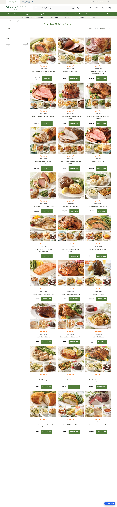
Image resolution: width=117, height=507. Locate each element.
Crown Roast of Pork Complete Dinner (71, 117)
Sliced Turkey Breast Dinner (98, 206)
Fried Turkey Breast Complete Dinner (71, 162)
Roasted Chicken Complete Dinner (98, 381)
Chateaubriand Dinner (70, 71)
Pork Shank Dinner (98, 294)
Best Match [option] (102, 28)
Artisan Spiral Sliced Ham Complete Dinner (98, 72)
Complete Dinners (54, 17)
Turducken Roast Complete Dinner (43, 162)
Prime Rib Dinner (98, 161)
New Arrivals (68, 17)
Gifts (98, 14)
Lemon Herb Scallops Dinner (43, 380)
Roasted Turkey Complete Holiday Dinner (98, 117)
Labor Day (92, 17)
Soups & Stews (44, 14)
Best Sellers (25, 17)
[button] (108, 8)
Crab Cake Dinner (98, 337)
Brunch (77, 14)
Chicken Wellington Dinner (71, 425)
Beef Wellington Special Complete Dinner (43, 72)
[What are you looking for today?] (73, 8)
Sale (107, 14)
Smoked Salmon (14, 14)
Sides (67, 14)
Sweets (88, 14)
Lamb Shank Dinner (43, 337)
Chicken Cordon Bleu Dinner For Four (43, 426)
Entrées (57, 14)
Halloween (81, 17)
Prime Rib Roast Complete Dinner (43, 116)
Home (7, 21)
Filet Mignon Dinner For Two (98, 425)
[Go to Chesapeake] (27, 2)
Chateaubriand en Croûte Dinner (43, 206)
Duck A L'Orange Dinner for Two (70, 337)
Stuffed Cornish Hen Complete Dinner (71, 250)
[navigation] (17, 43)
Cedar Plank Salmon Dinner (71, 294)
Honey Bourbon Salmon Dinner (43, 294)
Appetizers (29, 14)
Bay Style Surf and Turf (70, 206)
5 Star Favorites (38, 17)
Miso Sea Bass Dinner (71, 380)
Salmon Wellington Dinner (98, 249)
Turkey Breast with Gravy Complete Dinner (43, 250)
